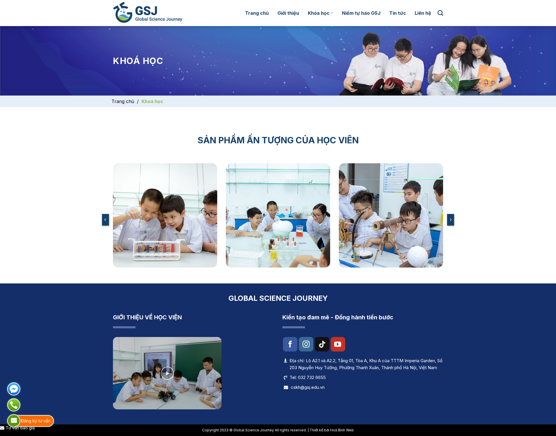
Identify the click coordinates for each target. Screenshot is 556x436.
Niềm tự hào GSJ (361, 13)
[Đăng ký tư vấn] (13, 420)
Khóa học (319, 13)
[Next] (450, 219)
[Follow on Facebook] (290, 344)
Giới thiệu (288, 13)
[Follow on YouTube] (338, 344)
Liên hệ (423, 13)
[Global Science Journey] (147, 13)
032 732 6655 (312, 377)
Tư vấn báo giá (19, 427)
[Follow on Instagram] (306, 344)
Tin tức (397, 13)
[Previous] (105, 219)
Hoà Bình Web (342, 430)
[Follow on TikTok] (322, 344)
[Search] (440, 13)
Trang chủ (257, 13)
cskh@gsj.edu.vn (308, 387)
